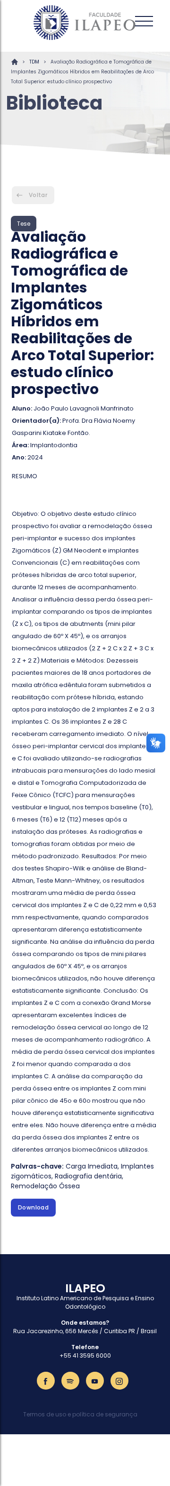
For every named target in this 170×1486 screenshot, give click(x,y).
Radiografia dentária (88, 1176)
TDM (34, 61)
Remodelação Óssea (45, 1186)
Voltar (38, 195)
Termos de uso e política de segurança (80, 1414)
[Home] (85, 22)
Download (33, 1207)
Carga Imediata (92, 1166)
